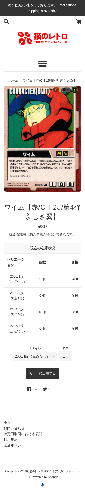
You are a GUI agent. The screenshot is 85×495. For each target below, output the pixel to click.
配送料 (21, 234)
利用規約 (11, 439)
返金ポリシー (14, 445)
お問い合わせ (14, 428)
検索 (7, 422)
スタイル (35, 348)
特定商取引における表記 (23, 434)
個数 (65, 348)
